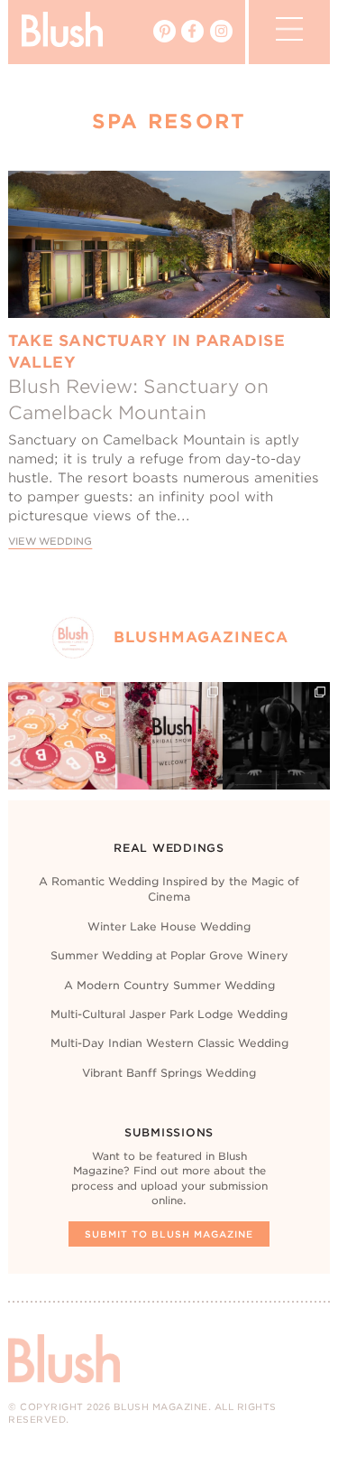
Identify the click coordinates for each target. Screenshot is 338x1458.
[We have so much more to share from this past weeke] (61, 736)
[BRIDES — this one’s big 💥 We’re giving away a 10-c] (276, 736)
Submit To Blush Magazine (169, 1234)
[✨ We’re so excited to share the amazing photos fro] (169, 736)
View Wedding (50, 541)
